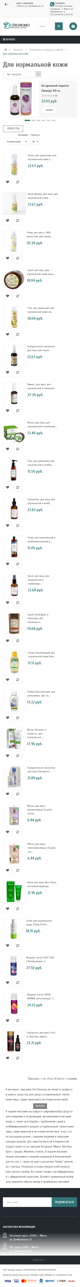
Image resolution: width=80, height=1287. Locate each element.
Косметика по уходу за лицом (46, 49)
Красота (18, 49)
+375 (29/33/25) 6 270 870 (61, 14)
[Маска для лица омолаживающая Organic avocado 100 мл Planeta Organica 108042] (14, 853)
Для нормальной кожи (15, 53)
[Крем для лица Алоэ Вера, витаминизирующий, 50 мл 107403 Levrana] (14, 892)
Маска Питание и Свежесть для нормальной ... (36, 733)
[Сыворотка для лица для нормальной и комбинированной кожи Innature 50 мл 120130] (14, 509)
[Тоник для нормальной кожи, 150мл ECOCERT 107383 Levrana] (13, 929)
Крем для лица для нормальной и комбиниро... (38, 579)
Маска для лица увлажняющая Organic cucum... (39, 809)
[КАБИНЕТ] (7, 4)
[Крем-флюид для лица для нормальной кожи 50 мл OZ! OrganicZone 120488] (14, 203)
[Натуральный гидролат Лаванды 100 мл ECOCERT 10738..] (21, 99)
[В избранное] (7, 182)
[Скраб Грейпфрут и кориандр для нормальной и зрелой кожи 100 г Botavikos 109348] (14, 624)
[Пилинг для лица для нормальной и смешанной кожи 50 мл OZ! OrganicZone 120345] (14, 394)
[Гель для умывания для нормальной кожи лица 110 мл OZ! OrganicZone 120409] (14, 317)
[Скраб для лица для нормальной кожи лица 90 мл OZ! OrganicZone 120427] (14, 279)
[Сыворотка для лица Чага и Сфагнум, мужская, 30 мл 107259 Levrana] (13, 1041)
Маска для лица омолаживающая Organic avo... (42, 847)
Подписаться (64, 1202)
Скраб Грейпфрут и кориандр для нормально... (37, 618)
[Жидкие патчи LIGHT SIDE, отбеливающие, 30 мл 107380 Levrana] (13, 966)
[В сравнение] (17, 182)
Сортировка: (23, 135)
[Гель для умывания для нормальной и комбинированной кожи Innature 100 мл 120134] (14, 470)
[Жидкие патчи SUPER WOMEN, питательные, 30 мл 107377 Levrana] (14, 1004)
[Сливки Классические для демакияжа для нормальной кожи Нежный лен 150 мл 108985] (14, 701)
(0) (56, 95)
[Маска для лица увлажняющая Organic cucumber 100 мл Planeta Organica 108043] (14, 815)
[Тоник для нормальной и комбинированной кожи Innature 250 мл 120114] (14, 547)
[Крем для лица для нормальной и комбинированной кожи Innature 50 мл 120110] (14, 585)
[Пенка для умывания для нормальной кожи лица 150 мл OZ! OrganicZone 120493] (14, 165)
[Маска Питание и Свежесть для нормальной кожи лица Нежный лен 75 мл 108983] (14, 739)
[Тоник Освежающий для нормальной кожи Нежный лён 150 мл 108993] (14, 662)
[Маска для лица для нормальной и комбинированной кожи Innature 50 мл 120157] (14, 432)
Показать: (35, 135)
